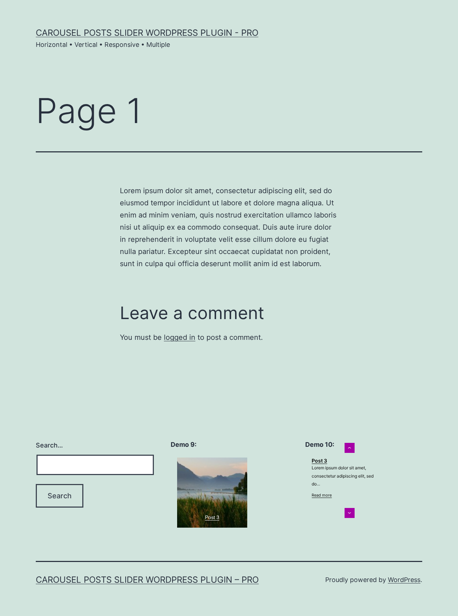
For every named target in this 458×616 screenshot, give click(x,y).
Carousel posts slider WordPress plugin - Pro (147, 33)
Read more (322, 495)
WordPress (404, 579)
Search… (49, 445)
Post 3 (212, 517)
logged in (179, 337)
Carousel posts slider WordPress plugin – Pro (147, 580)
